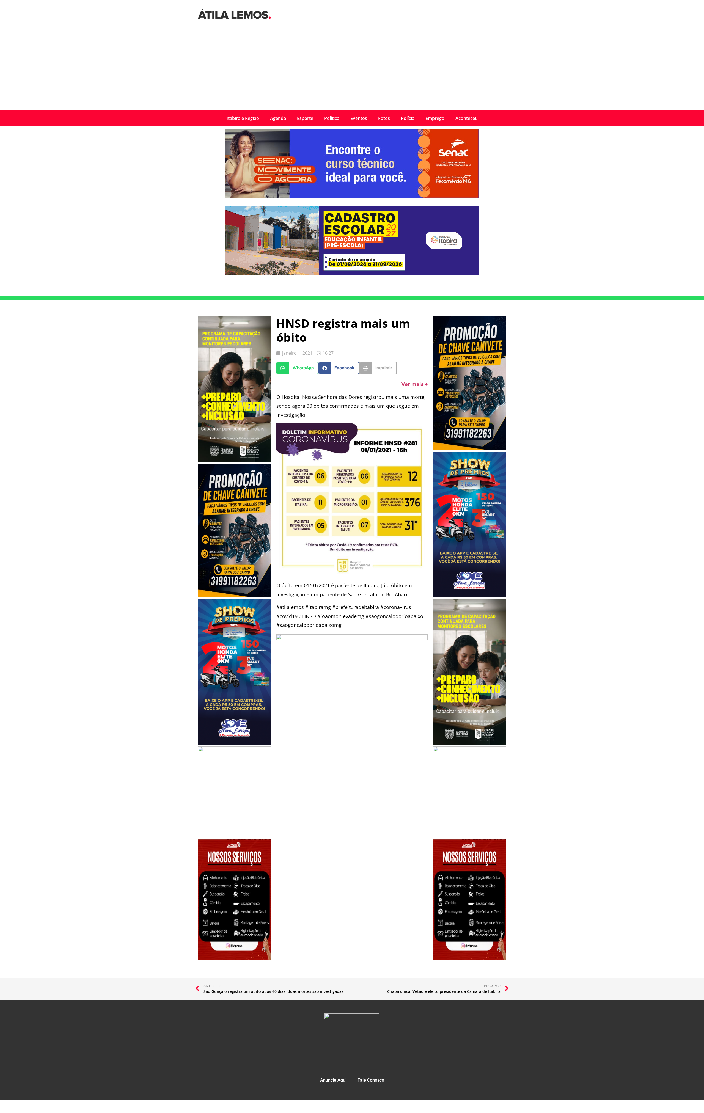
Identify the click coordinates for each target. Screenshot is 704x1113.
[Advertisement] (352, 68)
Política (331, 118)
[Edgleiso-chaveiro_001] (234, 596)
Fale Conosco (371, 1080)
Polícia (407, 118)
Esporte (305, 118)
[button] (297, 368)
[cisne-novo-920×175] (352, 638)
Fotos (384, 118)
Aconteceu (466, 118)
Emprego (434, 118)
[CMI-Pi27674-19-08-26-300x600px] (234, 460)
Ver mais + (415, 384)
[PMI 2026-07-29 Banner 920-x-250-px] (352, 273)
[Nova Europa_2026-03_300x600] (234, 743)
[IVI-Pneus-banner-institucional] (234, 958)
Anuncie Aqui (333, 1080)
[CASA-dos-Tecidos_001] (234, 750)
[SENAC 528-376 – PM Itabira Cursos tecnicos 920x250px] (352, 196)
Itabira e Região (243, 118)
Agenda (278, 118)
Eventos (358, 118)
